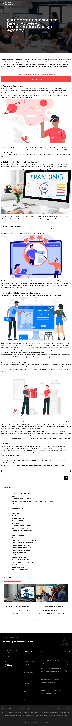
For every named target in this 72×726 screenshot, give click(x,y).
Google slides (17, 523)
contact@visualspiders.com (18, 647)
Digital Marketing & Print (28, 677)
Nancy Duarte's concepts (22, 530)
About (26, 662)
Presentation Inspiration (21, 545)
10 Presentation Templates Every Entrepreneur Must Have (51, 677)
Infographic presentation (21, 525)
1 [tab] (34, 626)
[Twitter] (66, 676)
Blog (14, 503)
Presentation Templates (21, 550)
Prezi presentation (19, 552)
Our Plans (27, 696)
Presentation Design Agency (23, 543)
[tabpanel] (20, 604)
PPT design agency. (62, 438)
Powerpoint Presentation (21, 538)
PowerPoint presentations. (39, 283)
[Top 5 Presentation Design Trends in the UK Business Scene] (20, 595)
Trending (15, 565)
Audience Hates (18, 496)
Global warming (18, 518)
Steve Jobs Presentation (21, 557)
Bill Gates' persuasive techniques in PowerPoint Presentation (35, 501)
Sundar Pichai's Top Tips (21, 560)
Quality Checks (18, 555)
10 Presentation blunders (21, 494)
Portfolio (15, 533)
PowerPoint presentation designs (25, 540)
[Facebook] (66, 665)
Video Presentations (20, 569)
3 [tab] (38, 626)
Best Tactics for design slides (23, 498)
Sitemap (27, 705)
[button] (8, 36)
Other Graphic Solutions (27, 689)
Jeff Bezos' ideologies (20, 528)
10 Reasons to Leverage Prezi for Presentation (50, 686)
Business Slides (18, 508)
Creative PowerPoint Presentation (25, 511)
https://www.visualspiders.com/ (28, 460)
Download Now (36, 79)
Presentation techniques (21, 547)
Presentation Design (28, 668)
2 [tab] (36, 626)
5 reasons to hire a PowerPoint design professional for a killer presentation (41, 465)
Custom (15, 516)
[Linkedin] (66, 672)
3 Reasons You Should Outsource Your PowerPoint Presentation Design (51, 695)
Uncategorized (18, 567)
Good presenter (18, 521)
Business (15, 506)
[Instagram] (66, 668)
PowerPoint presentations (11, 59)
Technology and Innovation (22, 562)
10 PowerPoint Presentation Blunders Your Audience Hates (51, 666)
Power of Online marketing (22, 535)
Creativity (16, 513)
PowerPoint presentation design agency (24, 66)
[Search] (66, 478)
